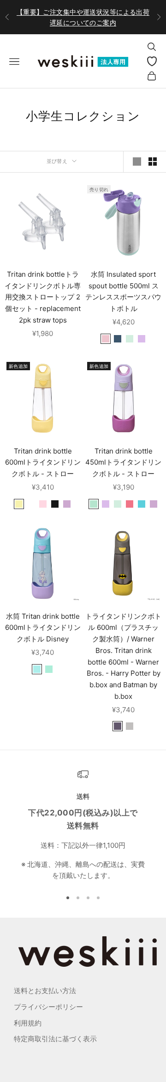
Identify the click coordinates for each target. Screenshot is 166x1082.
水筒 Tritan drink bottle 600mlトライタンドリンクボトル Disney (43, 628)
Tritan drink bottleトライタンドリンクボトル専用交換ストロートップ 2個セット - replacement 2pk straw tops (43, 297)
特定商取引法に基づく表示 (55, 1038)
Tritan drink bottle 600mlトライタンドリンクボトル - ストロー (43, 463)
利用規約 (28, 1023)
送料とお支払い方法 (45, 990)
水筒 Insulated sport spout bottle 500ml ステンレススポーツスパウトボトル (123, 291)
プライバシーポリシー (48, 1006)
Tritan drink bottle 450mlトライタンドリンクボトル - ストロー (123, 463)
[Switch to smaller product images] (152, 161)
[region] (83, 825)
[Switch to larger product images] (137, 161)
